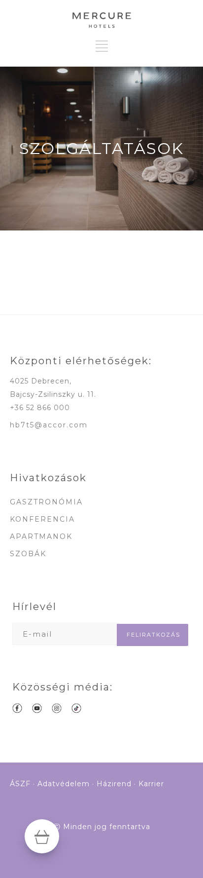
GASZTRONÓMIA (46, 501)
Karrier (151, 783)
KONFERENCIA (42, 519)
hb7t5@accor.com (49, 424)
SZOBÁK (28, 553)
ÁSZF (20, 783)
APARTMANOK (41, 536)
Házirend (114, 783)
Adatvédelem (63, 783)
